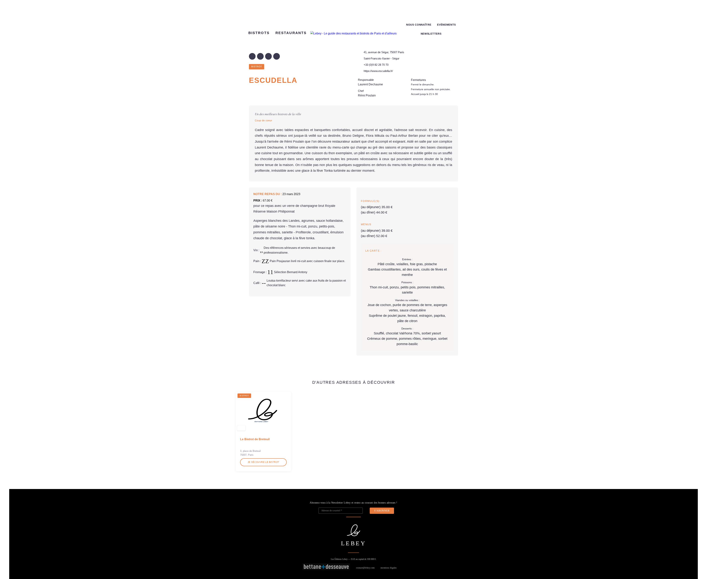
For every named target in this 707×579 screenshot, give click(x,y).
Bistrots (259, 33)
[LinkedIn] (268, 56)
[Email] (276, 56)
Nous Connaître (418, 24)
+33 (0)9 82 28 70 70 (376, 64)
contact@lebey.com (365, 568)
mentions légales (389, 568)
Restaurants (291, 33)
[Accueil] (353, 33)
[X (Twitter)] (260, 56)
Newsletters (431, 33)
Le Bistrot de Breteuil (255, 439)
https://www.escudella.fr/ (378, 71)
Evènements (446, 24)
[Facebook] (252, 56)
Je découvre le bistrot (263, 462)
